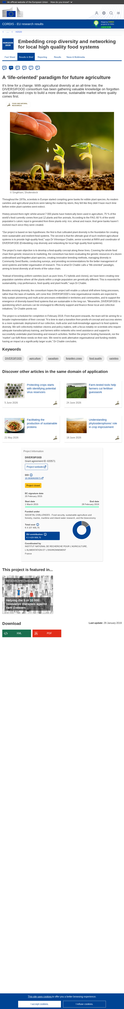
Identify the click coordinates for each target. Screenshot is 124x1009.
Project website (35, 467)
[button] (104, 13)
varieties (113, 358)
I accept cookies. (40, 1004)
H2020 (19, 32)
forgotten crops (74, 358)
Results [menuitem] (57, 57)
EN (11, 67)
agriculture (35, 358)
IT (31, 67)
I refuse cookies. (84, 1004)
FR (24, 67)
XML (19, 633)
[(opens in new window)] (12, 12)
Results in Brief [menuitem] (26, 57)
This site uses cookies (40, 996)
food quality (95, 358)
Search (111, 13)
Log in (96, 13)
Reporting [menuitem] (42, 57)
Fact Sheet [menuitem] (10, 57)
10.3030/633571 (33, 478)
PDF (49, 633)
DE (4, 67)
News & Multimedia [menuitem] (76, 57)
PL (38, 67)
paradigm (53, 358)
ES (17, 67)
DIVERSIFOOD (13, 358)
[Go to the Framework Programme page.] (8, 44)
